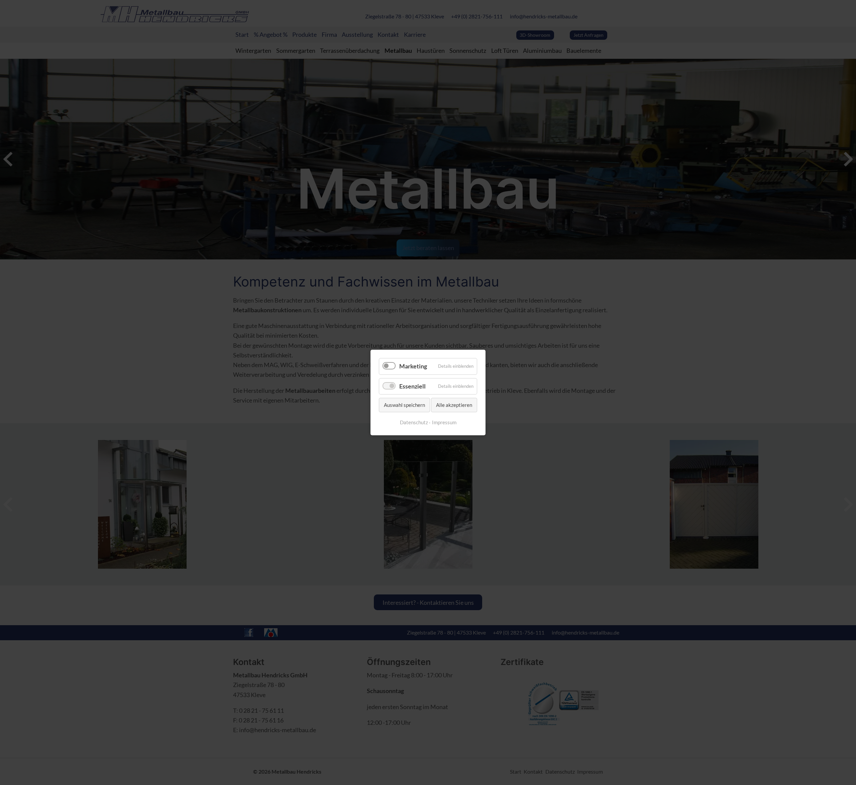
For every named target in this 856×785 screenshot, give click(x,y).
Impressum (444, 422)
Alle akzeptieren (454, 405)
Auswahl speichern (404, 405)
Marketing (413, 366)
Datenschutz (414, 422)
